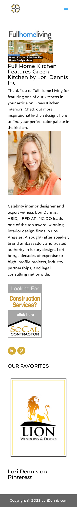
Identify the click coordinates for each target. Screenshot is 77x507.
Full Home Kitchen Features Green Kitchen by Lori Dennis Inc (38, 74)
